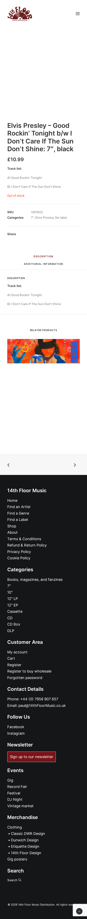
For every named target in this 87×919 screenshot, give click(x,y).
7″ (9, 586)
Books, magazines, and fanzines (35, 579)
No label (61, 217)
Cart (11, 658)
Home (12, 500)
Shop (11, 526)
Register (14, 665)
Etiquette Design (25, 846)
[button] (77, 13)
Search (12, 880)
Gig (10, 780)
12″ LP (12, 598)
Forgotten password (24, 678)
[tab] (43, 265)
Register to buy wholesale (29, 671)
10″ (10, 592)
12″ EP (12, 605)
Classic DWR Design (28, 833)
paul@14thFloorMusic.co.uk (42, 705)
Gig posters (17, 859)
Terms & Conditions (24, 539)
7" (32, 217)
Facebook (15, 727)
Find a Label (17, 519)
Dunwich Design (25, 840)
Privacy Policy (19, 552)
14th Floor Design (26, 853)
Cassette (14, 611)
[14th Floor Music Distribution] (19, 13)
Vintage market (20, 806)
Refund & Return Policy (27, 545)
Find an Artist (19, 507)
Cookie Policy (18, 558)
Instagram (16, 733)
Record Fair (17, 786)
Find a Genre (18, 513)
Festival (13, 793)
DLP (10, 631)
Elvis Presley (44, 217)
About (12, 532)
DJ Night (14, 799)
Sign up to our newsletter (31, 757)
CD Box (13, 624)
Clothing (14, 827)
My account (17, 652)
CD (10, 618)
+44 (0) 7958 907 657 (39, 699)
